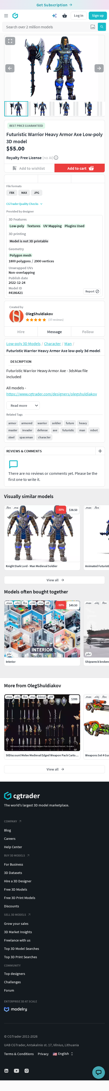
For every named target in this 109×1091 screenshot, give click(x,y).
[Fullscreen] (10, 41)
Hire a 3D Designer (17, 881)
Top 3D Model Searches (21, 948)
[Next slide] (99, 68)
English (61, 1053)
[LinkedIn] (7, 1071)
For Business (13, 864)
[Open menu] (6, 16)
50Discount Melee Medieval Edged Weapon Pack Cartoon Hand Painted (51, 755)
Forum (9, 990)
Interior (10, 662)
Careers (9, 838)
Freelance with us (17, 940)
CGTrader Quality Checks (22, 204)
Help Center (13, 847)
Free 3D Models (15, 889)
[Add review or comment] (100, 451)
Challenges (12, 982)
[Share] (88, 179)
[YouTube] (17, 1071)
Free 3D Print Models (19, 897)
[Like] (21, 179)
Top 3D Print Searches (20, 957)
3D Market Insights (18, 932)
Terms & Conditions (19, 1054)
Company (10, 821)
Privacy (43, 1054)
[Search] (102, 27)
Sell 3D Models (15, 914)
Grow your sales (16, 923)
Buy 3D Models (14, 855)
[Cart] (65, 16)
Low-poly (17, 225)
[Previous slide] (9, 68)
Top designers (14, 973)
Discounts (11, 906)
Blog (7, 830)
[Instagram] (27, 1071)
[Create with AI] (54, 16)
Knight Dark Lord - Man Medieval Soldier (31, 566)
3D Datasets (13, 872)
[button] (93, 27)
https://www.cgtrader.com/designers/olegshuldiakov (51, 393)
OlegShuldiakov (39, 313)
